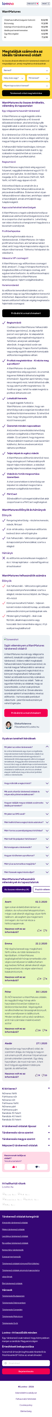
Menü (44, 4)
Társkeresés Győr (10, 1323)
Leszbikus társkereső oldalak (15, 1236)
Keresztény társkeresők (13, 1250)
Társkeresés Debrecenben (14, 1302)
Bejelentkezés (26, 1371)
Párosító (31, 4)
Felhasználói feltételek (26, 1399)
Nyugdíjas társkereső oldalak (15, 1243)
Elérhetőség (26, 1411)
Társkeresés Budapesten (13, 1296)
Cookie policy (26, 1405)
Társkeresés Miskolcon (12, 1316)
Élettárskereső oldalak (12, 1283)
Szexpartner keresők (11, 1256)
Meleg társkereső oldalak (13, 1229)
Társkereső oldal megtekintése (26, 93)
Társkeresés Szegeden (12, 1309)
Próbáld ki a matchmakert (26, 313)
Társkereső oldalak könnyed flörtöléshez (20, 1263)
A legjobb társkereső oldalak (15, 1222)
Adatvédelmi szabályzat (26, 1392)
